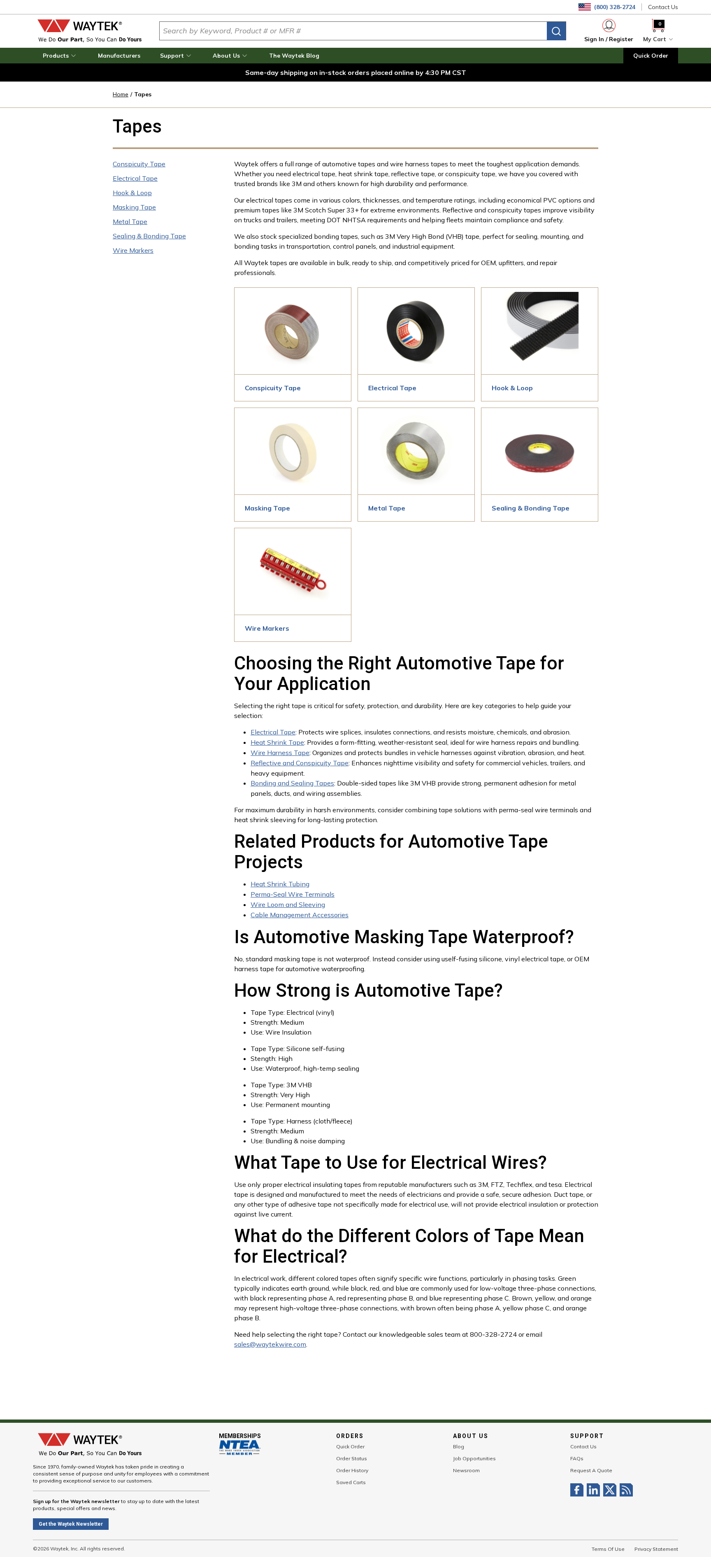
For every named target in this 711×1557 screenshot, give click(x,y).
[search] (556, 31)
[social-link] (578, 1489)
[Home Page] (89, 31)
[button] (60, 55)
